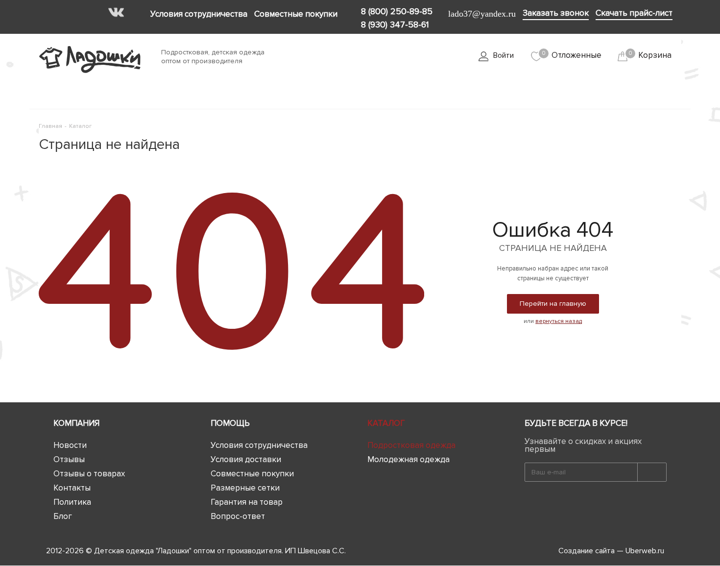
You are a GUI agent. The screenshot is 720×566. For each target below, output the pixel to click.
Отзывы (69, 459)
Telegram (134, 12)
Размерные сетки (245, 488)
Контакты (72, 488)
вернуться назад (558, 321)
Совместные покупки (252, 473)
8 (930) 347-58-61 (395, 24)
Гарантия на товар (247, 502)
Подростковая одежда (411, 445)
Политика (72, 502)
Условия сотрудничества (259, 445)
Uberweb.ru (644, 551)
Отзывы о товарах (89, 473)
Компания (76, 423)
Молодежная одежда (408, 459)
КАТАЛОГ (386, 423)
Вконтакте (116, 12)
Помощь (230, 423)
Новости (70, 445)
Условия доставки (246, 459)
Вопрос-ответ (238, 516)
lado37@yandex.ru (482, 14)
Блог (62, 516)
